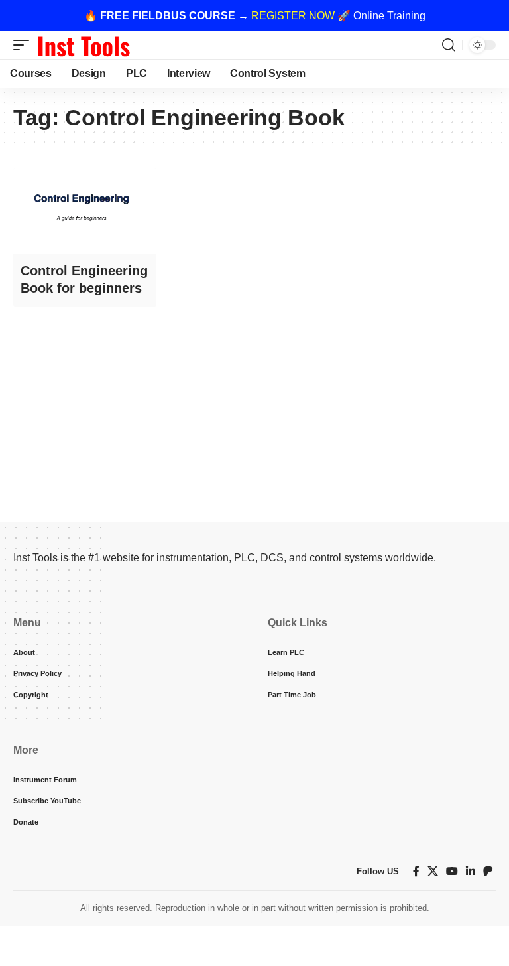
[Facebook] (416, 871)
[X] (432, 871)
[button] (24, 45)
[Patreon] (488, 871)
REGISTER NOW (293, 15)
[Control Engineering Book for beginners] (84, 211)
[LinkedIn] (471, 871)
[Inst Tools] (83, 45)
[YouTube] (452, 871)
